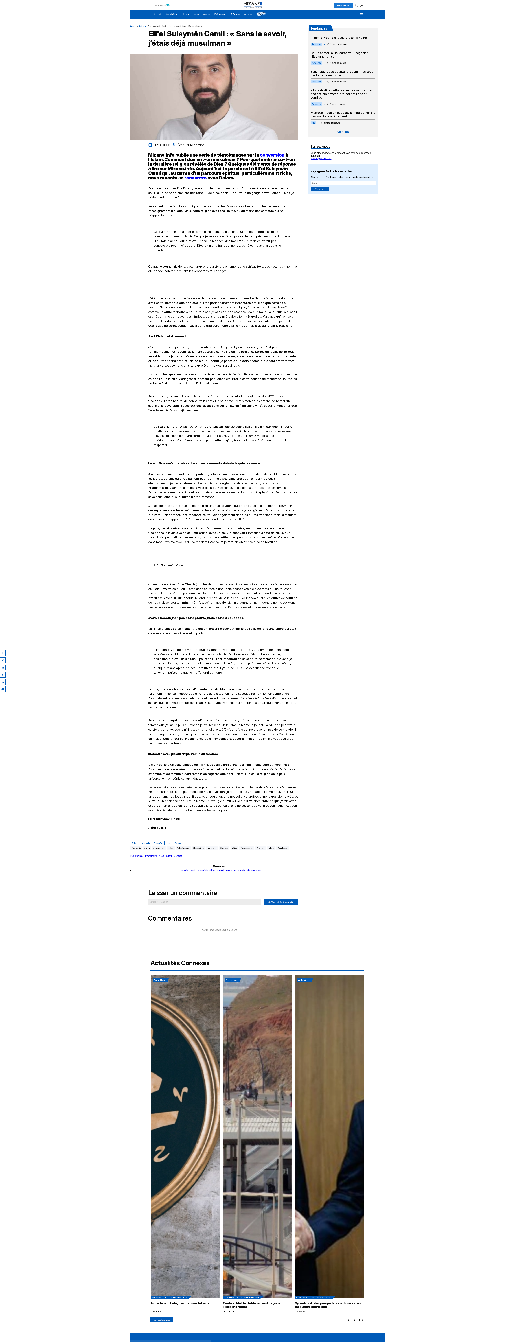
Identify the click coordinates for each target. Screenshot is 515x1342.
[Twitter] (3, 682)
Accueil (157, 14)
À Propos (235, 14)
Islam (185, 14)
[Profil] (361, 5)
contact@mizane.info (321, 158)
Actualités (171, 14)
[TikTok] (3, 675)
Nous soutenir (165, 856)
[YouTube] (3, 689)
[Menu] (361, 14)
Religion (142, 26)
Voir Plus (343, 131)
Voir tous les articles (162, 1320)
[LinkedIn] (3, 667)
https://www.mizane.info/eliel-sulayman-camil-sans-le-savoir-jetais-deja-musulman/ (220, 870)
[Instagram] (3, 660)
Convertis (146, 843)
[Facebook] (3, 653)
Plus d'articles (137, 856)
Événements (220, 14)
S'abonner (320, 189)
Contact (248, 14)
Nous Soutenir (343, 5)
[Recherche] (356, 5)
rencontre (195, 177)
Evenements (151, 856)
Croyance (178, 843)
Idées (196, 14)
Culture (206, 14)
